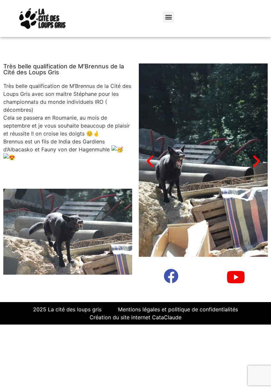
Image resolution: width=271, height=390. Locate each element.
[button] (168, 17)
